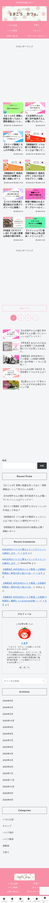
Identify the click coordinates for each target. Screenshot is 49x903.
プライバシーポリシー (36, 891)
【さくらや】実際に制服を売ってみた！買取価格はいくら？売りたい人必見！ (24, 487)
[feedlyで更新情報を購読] (24, 667)
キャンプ (36, 887)
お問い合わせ (13, 891)
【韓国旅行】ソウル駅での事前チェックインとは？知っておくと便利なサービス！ (24, 518)
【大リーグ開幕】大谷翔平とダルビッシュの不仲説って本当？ (24, 508)
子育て (36, 883)
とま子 (24, 553)
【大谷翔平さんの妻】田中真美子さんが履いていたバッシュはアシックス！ (24, 497)
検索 (4, 460)
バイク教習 (13, 887)
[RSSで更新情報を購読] (28, 667)
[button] (44, 680)
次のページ (24, 308)
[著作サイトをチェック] (20, 667)
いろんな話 (13, 883)
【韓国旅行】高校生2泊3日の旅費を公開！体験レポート (23, 529)
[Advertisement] (24, 72)
